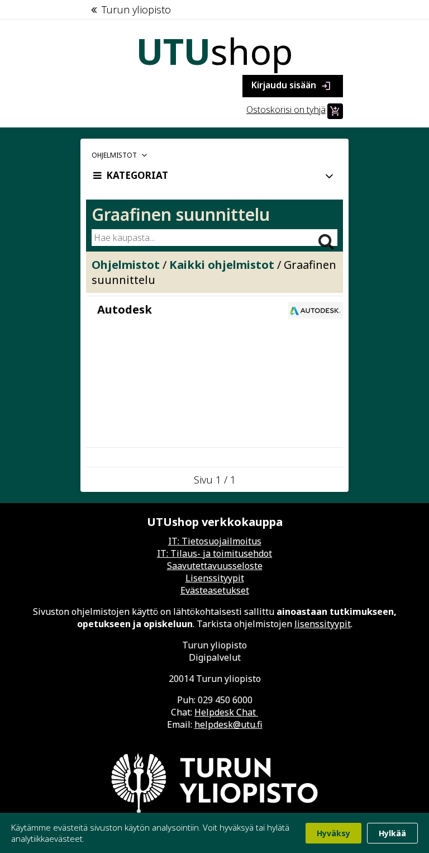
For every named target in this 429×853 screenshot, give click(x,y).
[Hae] (326, 236)
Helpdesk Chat (226, 712)
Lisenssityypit (214, 578)
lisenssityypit (322, 624)
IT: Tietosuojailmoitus (214, 541)
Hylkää (392, 833)
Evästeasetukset (214, 590)
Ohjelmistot (126, 264)
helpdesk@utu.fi (228, 724)
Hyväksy (333, 833)
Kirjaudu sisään (291, 86)
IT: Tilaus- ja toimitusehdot (214, 553)
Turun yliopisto (136, 9)
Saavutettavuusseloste (215, 566)
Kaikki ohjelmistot (221, 264)
